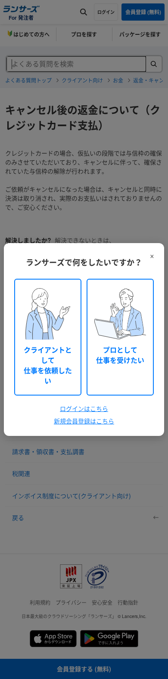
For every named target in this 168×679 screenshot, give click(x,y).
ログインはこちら (84, 408)
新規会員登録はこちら (84, 421)
